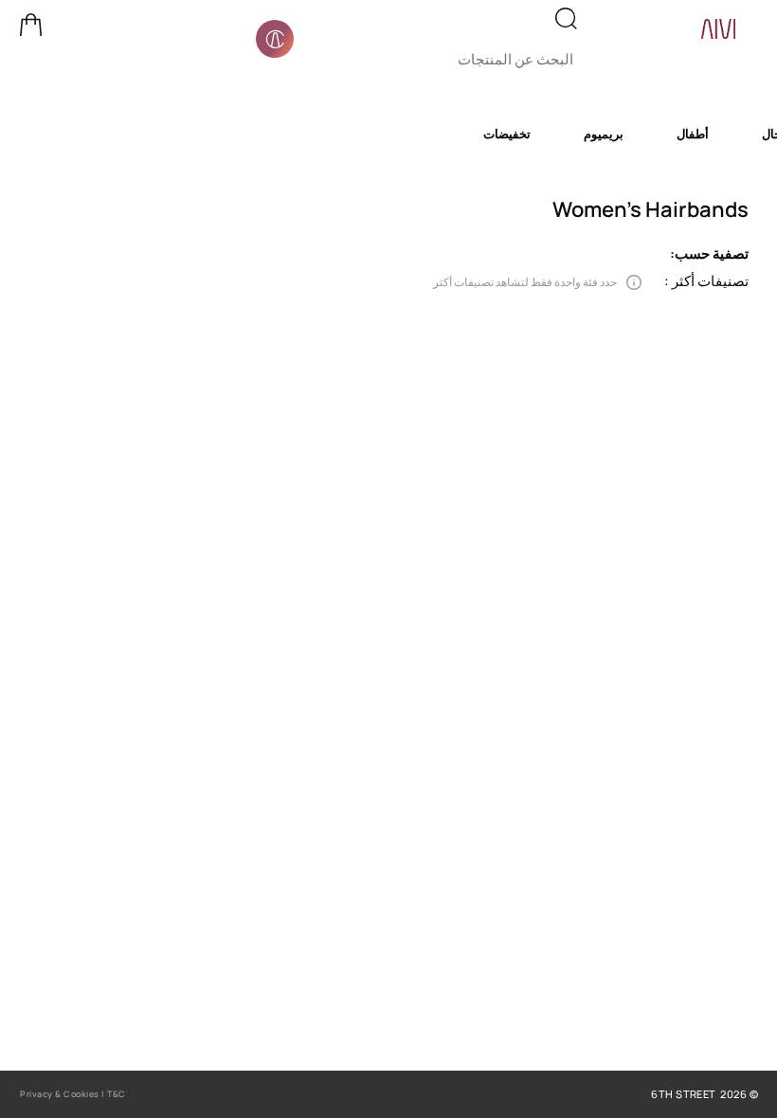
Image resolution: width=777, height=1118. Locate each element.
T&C (116, 1094)
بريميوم (603, 133)
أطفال (693, 133)
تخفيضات (507, 133)
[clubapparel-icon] (275, 39)
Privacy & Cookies (59, 1094)
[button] (31, 24)
